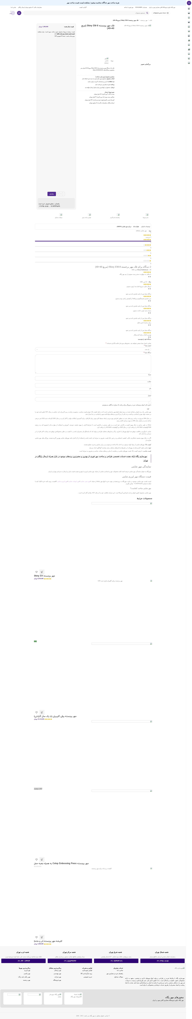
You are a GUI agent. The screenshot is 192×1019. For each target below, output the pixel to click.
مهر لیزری (27, 970)
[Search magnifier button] (147, 13)
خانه (151, 20)
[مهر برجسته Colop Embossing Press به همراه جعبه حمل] (93, 754)
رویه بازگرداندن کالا (86, 973)
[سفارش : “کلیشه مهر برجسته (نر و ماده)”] (41, 937)
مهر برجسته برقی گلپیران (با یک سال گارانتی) (55, 716)
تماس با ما (13, 7)
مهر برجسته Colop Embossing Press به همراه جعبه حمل (61, 863)
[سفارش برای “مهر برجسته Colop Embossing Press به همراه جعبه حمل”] (41, 859)
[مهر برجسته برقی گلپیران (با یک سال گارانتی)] (93, 610)
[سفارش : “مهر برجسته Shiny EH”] (41, 572)
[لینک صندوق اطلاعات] (136, 216)
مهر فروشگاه (57, 980)
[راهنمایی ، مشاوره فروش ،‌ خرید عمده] (40, 200)
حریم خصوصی (87, 977)
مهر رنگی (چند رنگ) (24, 977)
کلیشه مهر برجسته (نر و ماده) (48, 941)
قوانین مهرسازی (87, 970)
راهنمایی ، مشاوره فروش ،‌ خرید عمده (49, 204)
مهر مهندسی (57, 973)
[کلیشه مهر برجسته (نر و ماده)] (93, 901)
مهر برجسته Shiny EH (44, 576)
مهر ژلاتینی (27, 973)
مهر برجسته (144, 20)
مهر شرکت (57, 977)
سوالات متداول (118, 977)
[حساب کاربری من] (19, 13)
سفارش (51, 194)
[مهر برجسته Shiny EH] (93, 535)
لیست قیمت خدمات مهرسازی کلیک (66, 33)
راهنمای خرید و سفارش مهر (114, 973)
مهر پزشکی (57, 970)
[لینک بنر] (93, 3)
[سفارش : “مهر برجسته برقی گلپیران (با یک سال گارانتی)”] (41, 712)
